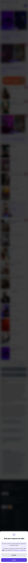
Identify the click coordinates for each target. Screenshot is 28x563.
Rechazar (14, 555)
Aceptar (14, 560)
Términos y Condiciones (20, 550)
